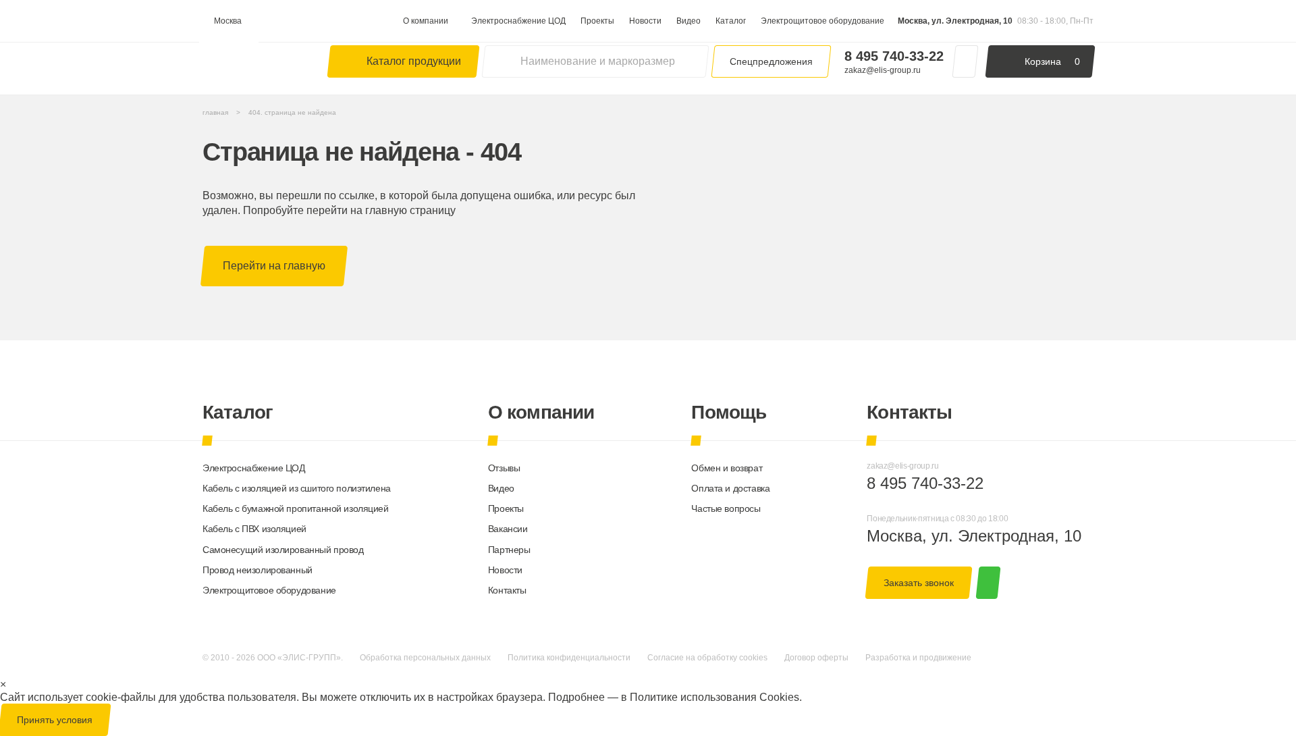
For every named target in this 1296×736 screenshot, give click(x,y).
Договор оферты (816, 657)
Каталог (731, 21)
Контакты (507, 590)
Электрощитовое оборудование (822, 21)
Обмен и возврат (726, 468)
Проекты (597, 21)
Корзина (1052, 61)
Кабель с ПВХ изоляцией (254, 528)
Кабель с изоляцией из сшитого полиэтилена (296, 488)
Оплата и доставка (730, 488)
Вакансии (508, 528)
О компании (425, 21)
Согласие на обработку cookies (707, 657)
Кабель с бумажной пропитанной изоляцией (295, 508)
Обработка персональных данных (425, 657)
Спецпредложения (771, 61)
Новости (645, 21)
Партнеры (509, 549)
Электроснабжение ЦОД (518, 21)
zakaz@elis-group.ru (882, 70)
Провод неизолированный (257, 569)
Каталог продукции (414, 61)
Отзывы (504, 468)
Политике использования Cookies (714, 697)
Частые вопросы (725, 508)
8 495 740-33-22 (894, 56)
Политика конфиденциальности (569, 657)
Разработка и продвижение (918, 657)
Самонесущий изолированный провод (283, 549)
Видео (688, 21)
